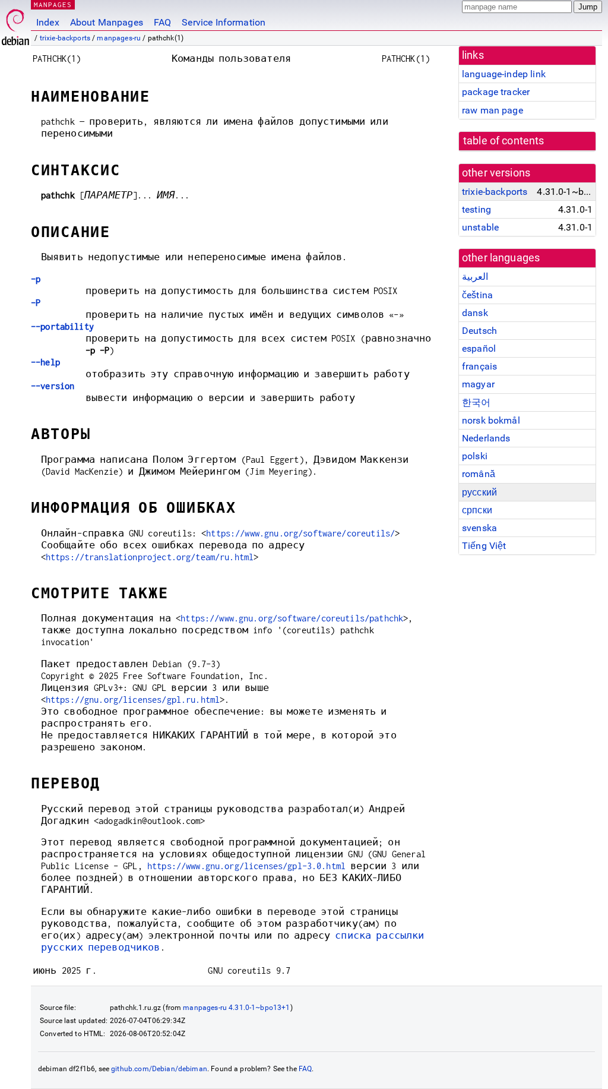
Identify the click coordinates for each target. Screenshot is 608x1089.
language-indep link (504, 74)
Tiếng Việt (484, 545)
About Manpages (106, 22)
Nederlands (486, 438)
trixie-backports (65, 38)
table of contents (503, 141)
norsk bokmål (491, 420)
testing (476, 209)
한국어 (476, 402)
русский (479, 492)
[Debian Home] (15, 24)
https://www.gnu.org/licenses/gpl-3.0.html (246, 866)
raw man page (492, 110)
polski (474, 456)
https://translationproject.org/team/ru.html (150, 557)
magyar (478, 384)
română (478, 473)
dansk (475, 312)
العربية (475, 276)
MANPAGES (53, 4)
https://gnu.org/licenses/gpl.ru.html (133, 700)
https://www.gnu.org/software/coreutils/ (300, 533)
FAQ (162, 22)
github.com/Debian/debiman (159, 1069)
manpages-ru (119, 38)
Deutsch (479, 330)
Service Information (223, 22)
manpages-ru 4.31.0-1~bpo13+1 (236, 1007)
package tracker (496, 91)
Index (47, 22)
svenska (479, 528)
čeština (477, 295)
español (479, 348)
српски (477, 510)
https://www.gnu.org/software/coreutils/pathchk (291, 618)
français (479, 366)
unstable (480, 227)
